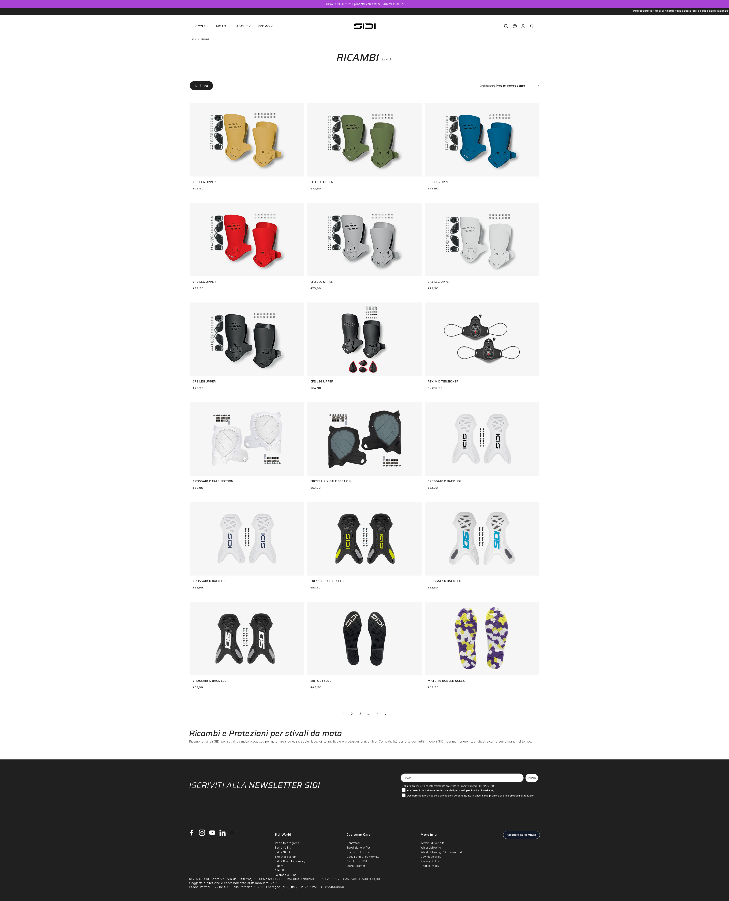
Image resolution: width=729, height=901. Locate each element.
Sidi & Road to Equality (290, 861)
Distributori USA (357, 861)
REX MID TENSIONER (443, 381)
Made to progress (287, 843)
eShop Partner (200, 887)
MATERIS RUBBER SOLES (446, 680)
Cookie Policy (430, 865)
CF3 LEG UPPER (204, 182)
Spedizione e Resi (358, 847)
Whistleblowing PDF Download (441, 852)
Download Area (431, 856)
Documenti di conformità (362, 856)
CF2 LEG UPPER (321, 381)
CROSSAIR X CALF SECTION (213, 481)
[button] (202, 26)
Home (193, 39)
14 (377, 714)
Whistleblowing (431, 847)
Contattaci (353, 843)
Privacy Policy (467, 786)
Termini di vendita (433, 843)
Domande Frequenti (359, 852)
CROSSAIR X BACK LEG (444, 481)
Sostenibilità (283, 847)
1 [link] (343, 714)
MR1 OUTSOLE (320, 680)
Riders (279, 865)
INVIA (531, 778)
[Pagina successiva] (385, 713)
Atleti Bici (281, 870)
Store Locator (355, 865)
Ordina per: (487, 85)
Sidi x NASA (282, 852)
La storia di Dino (286, 874)
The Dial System (286, 856)
